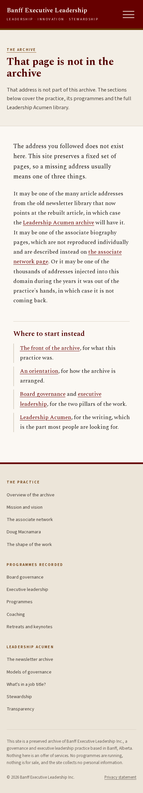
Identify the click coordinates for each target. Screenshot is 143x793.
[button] (128, 14)
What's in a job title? (26, 684)
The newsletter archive (30, 659)
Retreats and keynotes (30, 626)
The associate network (30, 519)
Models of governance (29, 671)
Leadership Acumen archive (58, 222)
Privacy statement (120, 777)
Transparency (20, 708)
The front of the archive (50, 348)
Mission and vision (25, 507)
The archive (21, 49)
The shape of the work (29, 544)
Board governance (43, 394)
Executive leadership (27, 589)
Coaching (16, 614)
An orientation (39, 371)
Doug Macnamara (24, 531)
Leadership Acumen (45, 417)
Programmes (20, 601)
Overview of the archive (31, 494)
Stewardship (19, 696)
